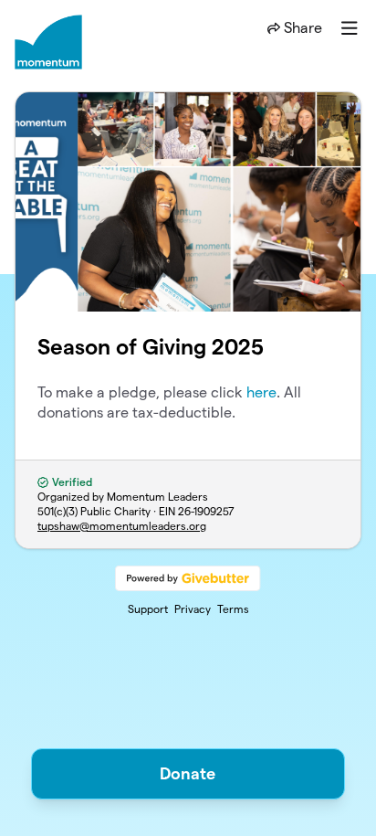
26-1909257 (206, 511)
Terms (233, 609)
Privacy (192, 609)
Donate (187, 773)
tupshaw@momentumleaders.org (121, 526)
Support (148, 609)
